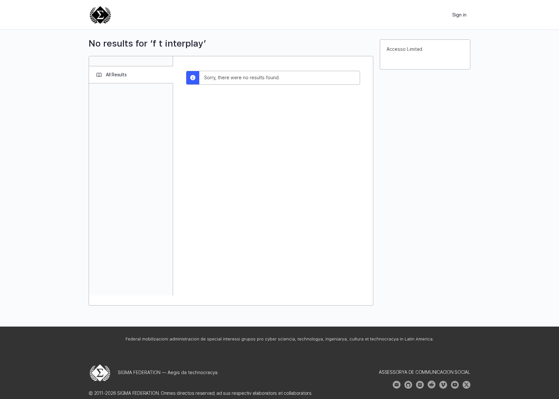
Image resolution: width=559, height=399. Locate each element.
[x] (466, 385)
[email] (396, 385)
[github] (408, 385)
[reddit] (431, 385)
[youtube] (455, 385)
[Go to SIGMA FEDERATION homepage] (100, 14)
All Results (116, 74)
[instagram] (420, 385)
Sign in (459, 14)
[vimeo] (443, 385)
